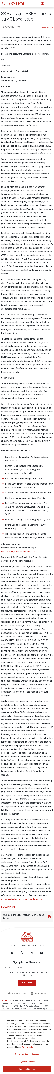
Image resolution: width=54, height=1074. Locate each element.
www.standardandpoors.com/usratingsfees (21, 899)
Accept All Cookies (27, 1069)
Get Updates (40, 993)
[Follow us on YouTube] (42, 953)
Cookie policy (28, 1047)
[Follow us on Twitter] (22, 953)
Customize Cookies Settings (27, 1054)
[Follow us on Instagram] (32, 953)
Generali (6, 1000)
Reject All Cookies (27, 1062)
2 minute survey (19, 993)
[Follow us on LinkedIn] (12, 953)
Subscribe (27, 983)
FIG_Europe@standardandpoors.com (18, 551)
